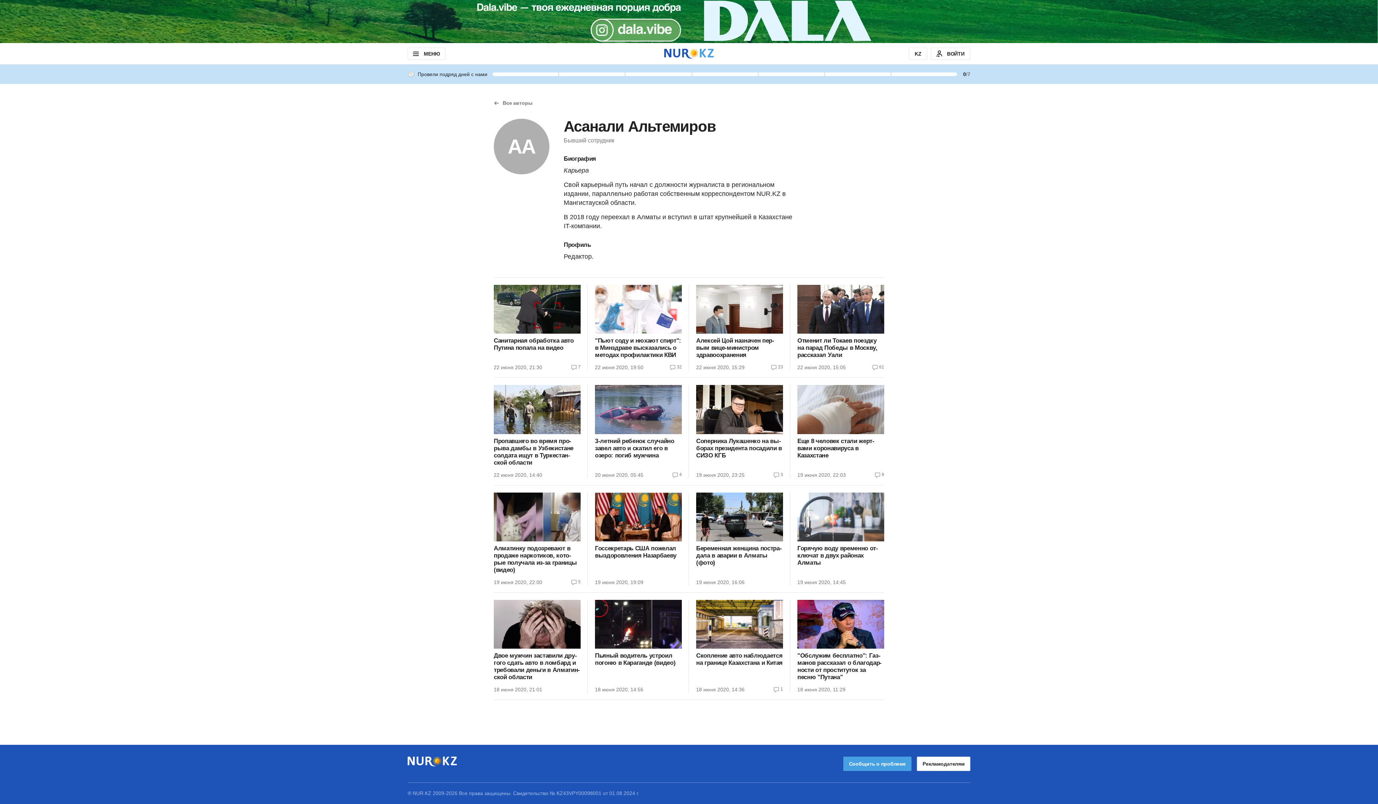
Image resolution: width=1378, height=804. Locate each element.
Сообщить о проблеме (877, 764)
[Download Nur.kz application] (689, 21)
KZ (918, 54)
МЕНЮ (432, 54)
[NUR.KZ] (689, 54)
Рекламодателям (944, 764)
